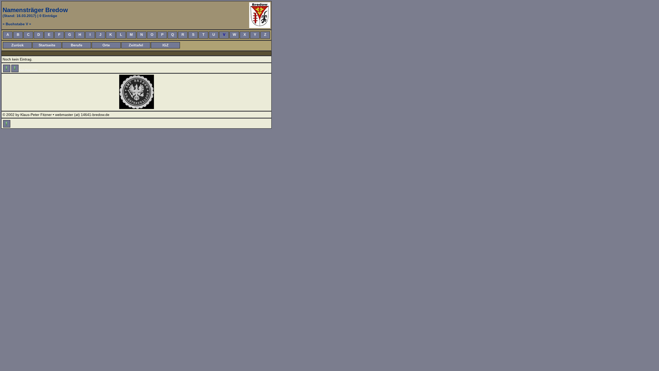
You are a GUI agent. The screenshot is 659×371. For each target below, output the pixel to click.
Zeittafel (136, 45)
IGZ (165, 45)
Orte (106, 45)
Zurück (17, 45)
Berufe (76, 45)
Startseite (47, 45)
